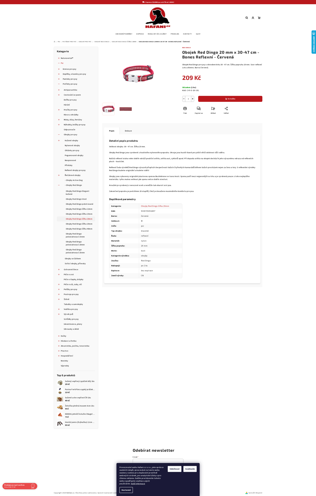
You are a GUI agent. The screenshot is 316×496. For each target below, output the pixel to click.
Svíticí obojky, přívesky (75, 263)
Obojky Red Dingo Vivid (76, 199)
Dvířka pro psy (70, 99)
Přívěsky (69, 165)
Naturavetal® (67, 58)
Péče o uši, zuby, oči (73, 284)
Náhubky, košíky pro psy (75, 124)
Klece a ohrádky (71, 114)
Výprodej (65, 365)
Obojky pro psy (70, 134)
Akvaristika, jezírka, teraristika (75, 346)
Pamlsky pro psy (70, 79)
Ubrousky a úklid (71, 329)
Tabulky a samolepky (73, 304)
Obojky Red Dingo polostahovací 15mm (75, 235)
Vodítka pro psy (71, 309)
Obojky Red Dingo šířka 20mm (79, 219)
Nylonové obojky (72, 145)
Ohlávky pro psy (72, 150)
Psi (62, 63)
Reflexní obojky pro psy (75, 170)
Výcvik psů (68, 314)
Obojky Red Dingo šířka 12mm (79, 209)
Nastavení (126, 490)
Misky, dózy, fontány (73, 119)
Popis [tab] (111, 130)
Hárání (67, 104)
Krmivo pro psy (69, 69)
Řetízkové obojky (73, 175)
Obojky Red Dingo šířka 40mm (79, 228)
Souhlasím (190, 469)
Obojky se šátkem (73, 258)
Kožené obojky (71, 140)
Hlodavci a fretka (68, 341)
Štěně (66, 299)
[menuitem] (123, 34)
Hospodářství (67, 355)
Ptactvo (64, 351)
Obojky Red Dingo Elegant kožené (77, 192)
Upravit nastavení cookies (108, 493)
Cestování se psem (72, 95)
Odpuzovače (69, 129)
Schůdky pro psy (71, 319)
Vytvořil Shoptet (255, 493)
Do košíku (231, 99)
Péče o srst (69, 274)
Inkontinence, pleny (73, 324)
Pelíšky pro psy (70, 289)
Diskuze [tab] (128, 130)
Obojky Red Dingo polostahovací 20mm (75, 243)
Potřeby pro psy (70, 84)
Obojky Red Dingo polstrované (79, 204)
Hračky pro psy (70, 109)
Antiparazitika (70, 90)
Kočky (63, 336)
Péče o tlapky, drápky (73, 279)
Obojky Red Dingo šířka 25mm (79, 224)
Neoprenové (70, 160)
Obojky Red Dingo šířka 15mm (79, 214)
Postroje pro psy (71, 294)
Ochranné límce (71, 269)
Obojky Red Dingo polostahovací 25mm (75, 251)
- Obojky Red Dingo (73, 185)
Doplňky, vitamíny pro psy (74, 74)
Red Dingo (186, 48)
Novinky (64, 360)
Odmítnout (175, 469)
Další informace (138, 483)
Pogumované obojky (74, 155)
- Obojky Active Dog (74, 180)
